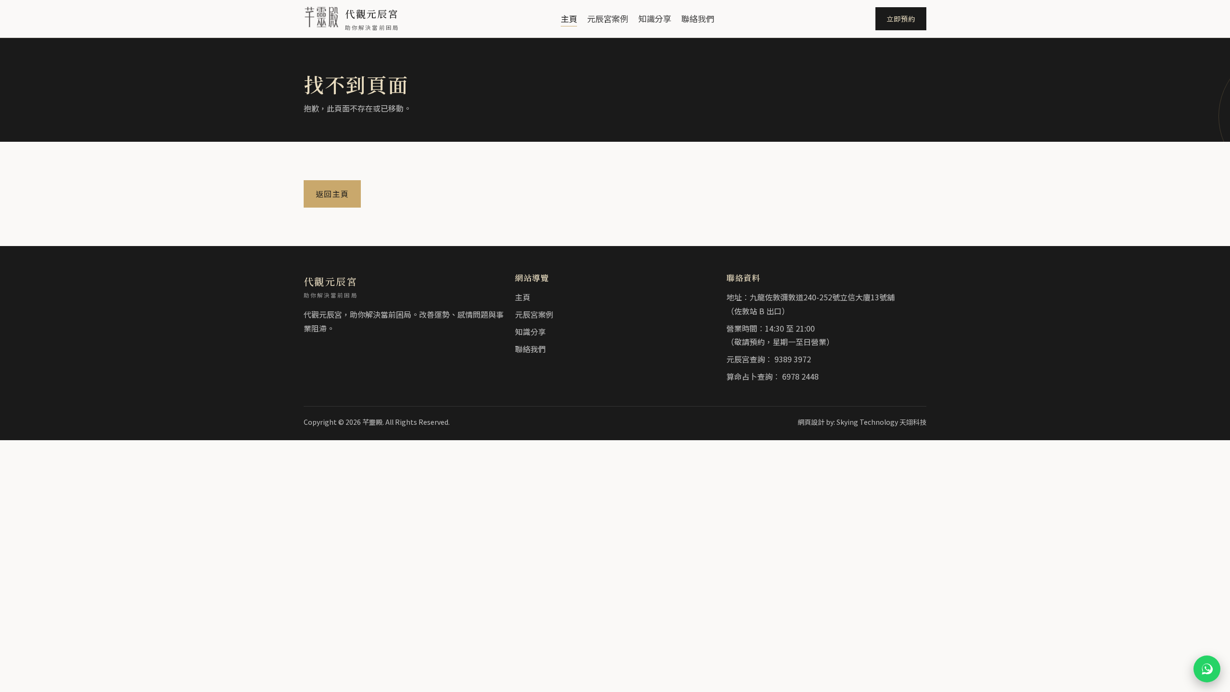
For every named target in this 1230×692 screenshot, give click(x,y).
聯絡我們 (697, 18)
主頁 (569, 18)
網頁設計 (811, 422)
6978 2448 (800, 376)
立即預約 (901, 18)
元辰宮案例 (607, 18)
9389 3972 (793, 359)
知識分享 (655, 18)
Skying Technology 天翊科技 (881, 422)
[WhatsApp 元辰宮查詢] (1206, 668)
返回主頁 (332, 193)
